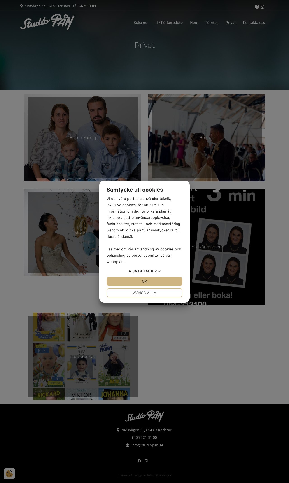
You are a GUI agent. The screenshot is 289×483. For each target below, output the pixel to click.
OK (144, 281)
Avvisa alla (144, 293)
